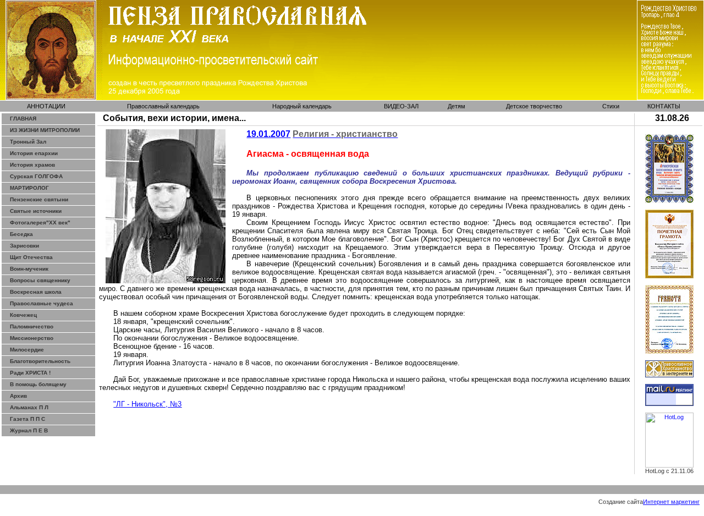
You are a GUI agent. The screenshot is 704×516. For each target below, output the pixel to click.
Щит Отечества (31, 257)
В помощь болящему (38, 384)
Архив (18, 396)
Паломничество (31, 326)
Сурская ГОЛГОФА (36, 176)
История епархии (34, 153)
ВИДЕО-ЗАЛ (401, 106)
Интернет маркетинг (671, 501)
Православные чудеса (41, 303)
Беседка (21, 234)
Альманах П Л (29, 407)
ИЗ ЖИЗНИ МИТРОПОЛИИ (45, 130)
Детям (456, 106)
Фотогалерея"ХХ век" (40, 222)
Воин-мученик (29, 269)
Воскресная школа (36, 292)
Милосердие (27, 350)
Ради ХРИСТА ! (30, 373)
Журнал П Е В (29, 430)
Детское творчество (534, 106)
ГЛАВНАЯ (23, 119)
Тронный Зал (28, 142)
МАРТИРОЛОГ (29, 188)
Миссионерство (31, 338)
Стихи (610, 106)
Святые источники (36, 211)
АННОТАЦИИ (46, 106)
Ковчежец (23, 315)
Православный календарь (163, 106)
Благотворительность (40, 361)
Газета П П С (27, 419)
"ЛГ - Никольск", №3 (147, 404)
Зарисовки (24, 246)
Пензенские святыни (39, 199)
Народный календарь (302, 106)
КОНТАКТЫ (663, 106)
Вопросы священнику (40, 280)
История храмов (32, 165)
